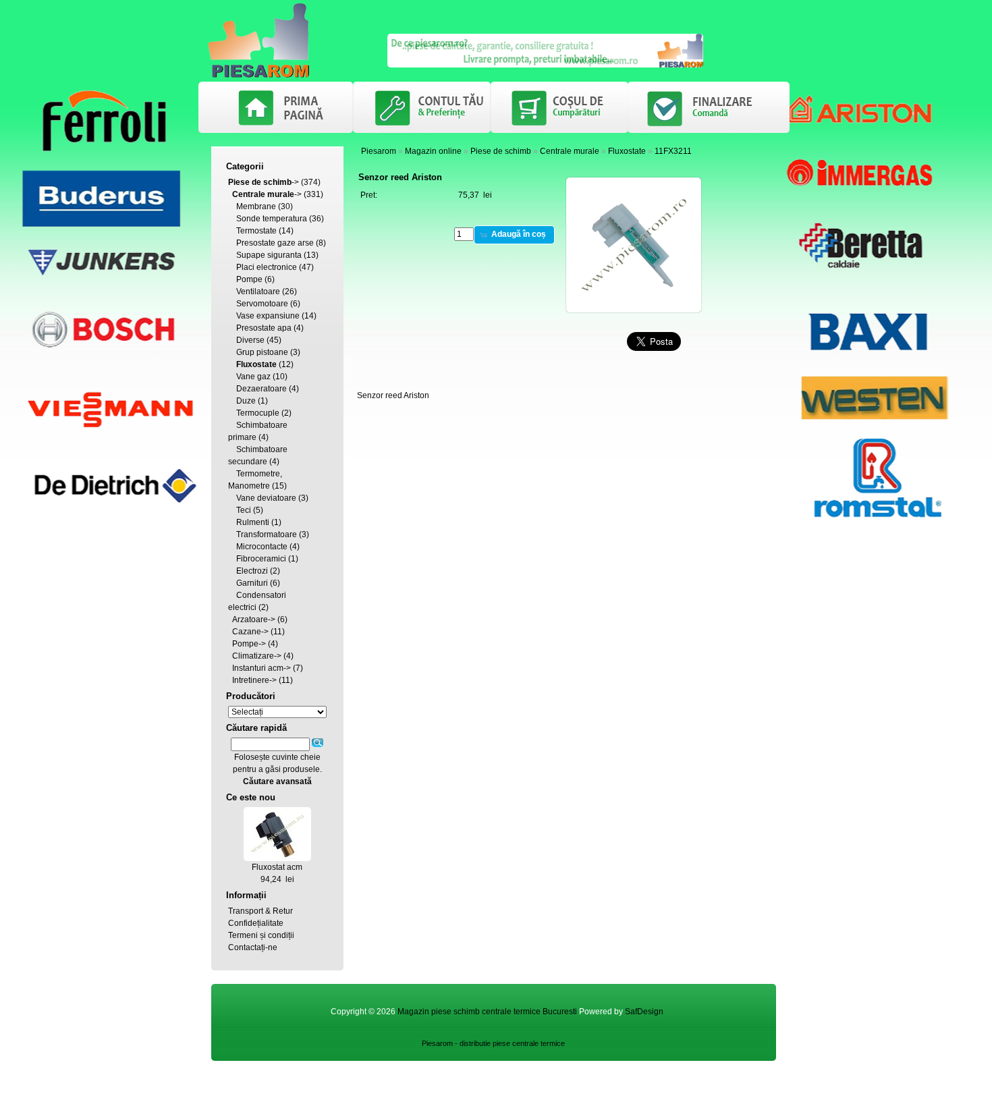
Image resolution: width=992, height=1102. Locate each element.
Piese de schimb (500, 151)
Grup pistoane (262, 352)
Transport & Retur (260, 911)
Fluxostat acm (277, 867)
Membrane (256, 206)
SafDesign (644, 1011)
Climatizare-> (256, 656)
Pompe (249, 279)
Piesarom (378, 151)
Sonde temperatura (271, 218)
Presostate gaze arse (275, 243)
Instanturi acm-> (261, 668)
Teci (243, 510)
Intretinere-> (254, 680)
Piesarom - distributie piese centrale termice (493, 1043)
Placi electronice (266, 267)
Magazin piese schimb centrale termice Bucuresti (487, 1011)
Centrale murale (569, 151)
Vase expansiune (268, 316)
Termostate (256, 231)
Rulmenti (252, 522)
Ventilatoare (258, 291)
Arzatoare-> (253, 619)
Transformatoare (266, 534)
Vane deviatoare (266, 498)
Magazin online (433, 151)
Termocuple (257, 413)
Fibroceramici (261, 558)
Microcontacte (261, 546)
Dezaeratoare (261, 388)
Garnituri (252, 583)
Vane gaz (253, 376)
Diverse (250, 340)
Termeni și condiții (261, 935)
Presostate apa (264, 328)
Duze (246, 401)
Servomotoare (262, 303)
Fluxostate (627, 151)
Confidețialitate (255, 923)
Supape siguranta (269, 255)
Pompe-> (249, 644)
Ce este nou (250, 797)
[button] (514, 234)
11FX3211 (673, 151)
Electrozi (252, 571)
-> (263, 182)
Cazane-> (250, 631)
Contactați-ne (252, 947)
